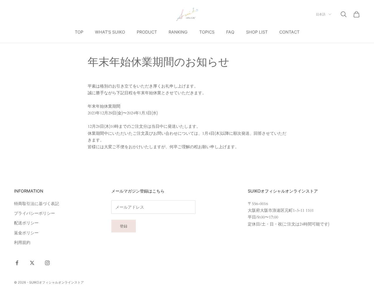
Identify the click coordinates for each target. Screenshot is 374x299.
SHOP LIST (257, 31)
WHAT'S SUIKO (110, 31)
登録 (123, 226)
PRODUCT (147, 31)
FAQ (230, 31)
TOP (79, 31)
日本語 (320, 14)
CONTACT (289, 31)
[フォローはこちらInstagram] (47, 263)
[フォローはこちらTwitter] (32, 263)
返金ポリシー (26, 233)
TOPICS (206, 31)
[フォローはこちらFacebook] (17, 263)
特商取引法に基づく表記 (36, 204)
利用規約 (22, 242)
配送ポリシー (26, 223)
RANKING (178, 31)
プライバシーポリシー (34, 213)
